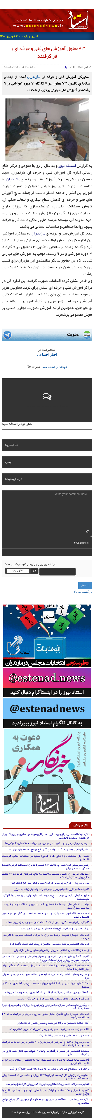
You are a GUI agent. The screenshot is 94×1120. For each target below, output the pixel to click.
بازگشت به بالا (83, 591)
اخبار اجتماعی (47, 354)
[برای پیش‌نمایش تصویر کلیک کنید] (47, 129)
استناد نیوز (67, 165)
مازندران (33, 76)
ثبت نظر (85, 585)
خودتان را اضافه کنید (54, 367)
